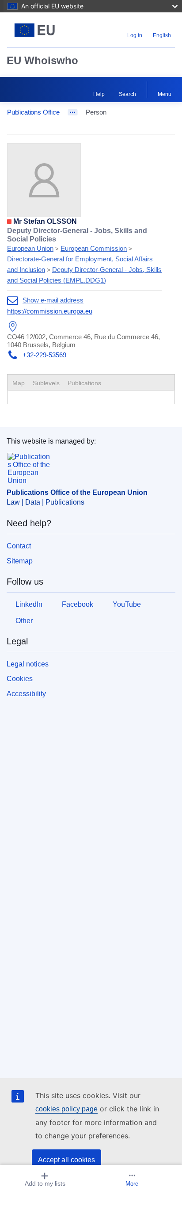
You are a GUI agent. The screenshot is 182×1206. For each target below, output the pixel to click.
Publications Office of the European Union (77, 492)
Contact (19, 546)
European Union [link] (30, 248)
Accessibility (26, 693)
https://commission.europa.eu (49, 311)
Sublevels (46, 383)
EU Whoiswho (42, 60)
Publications (84, 383)
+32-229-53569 (44, 355)
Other (24, 620)
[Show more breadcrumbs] (73, 112)
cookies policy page (66, 1109)
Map (18, 383)
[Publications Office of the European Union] (36, 30)
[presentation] (46, 383)
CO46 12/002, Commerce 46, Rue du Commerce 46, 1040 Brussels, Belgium (83, 340)
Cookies (20, 678)
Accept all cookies (66, 1160)
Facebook (77, 604)
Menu (164, 94)
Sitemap (20, 561)
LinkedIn (28, 604)
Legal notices (28, 664)
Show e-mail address (53, 300)
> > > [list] (84, 255)
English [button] (162, 35)
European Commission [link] (94, 248)
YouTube (127, 604)
